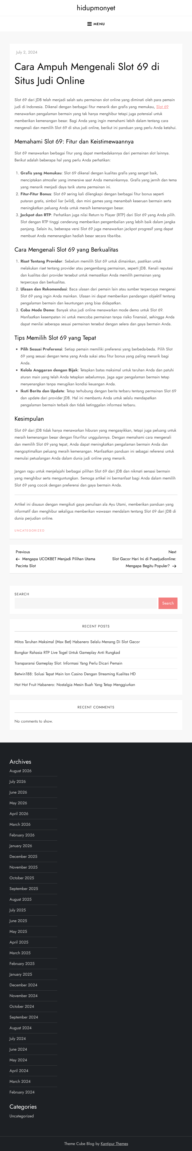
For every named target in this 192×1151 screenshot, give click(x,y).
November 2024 (24, 996)
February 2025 (22, 963)
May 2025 (18, 931)
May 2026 (18, 803)
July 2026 (18, 781)
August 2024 (21, 1028)
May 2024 (18, 1060)
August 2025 (21, 899)
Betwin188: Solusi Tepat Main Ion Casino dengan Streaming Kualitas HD (75, 674)
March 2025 (20, 953)
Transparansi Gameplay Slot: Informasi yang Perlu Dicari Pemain (68, 663)
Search (21, 594)
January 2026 (21, 846)
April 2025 (19, 942)
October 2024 (22, 1006)
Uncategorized (29, 531)
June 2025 (18, 921)
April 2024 (19, 1071)
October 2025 (22, 878)
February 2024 (22, 1092)
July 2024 (18, 1038)
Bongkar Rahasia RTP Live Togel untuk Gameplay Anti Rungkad (67, 652)
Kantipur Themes (114, 1144)
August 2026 (21, 771)
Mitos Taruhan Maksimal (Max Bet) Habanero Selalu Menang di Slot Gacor (77, 642)
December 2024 (23, 985)
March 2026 (20, 824)
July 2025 (18, 910)
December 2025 (23, 856)
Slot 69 (162, 107)
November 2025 (24, 867)
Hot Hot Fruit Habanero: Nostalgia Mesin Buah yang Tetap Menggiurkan (74, 684)
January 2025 (21, 974)
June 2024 (18, 1049)
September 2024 (24, 1017)
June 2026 (18, 792)
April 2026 (19, 813)
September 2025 (24, 888)
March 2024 (20, 1081)
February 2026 (22, 835)
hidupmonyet (96, 8)
